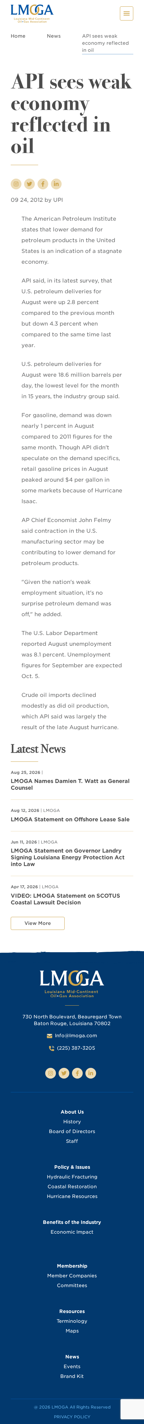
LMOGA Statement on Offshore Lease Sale (70, 819)
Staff (72, 1141)
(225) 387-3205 (76, 1048)
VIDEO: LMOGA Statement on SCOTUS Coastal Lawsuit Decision (65, 899)
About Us (72, 1112)
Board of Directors (72, 1131)
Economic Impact (72, 1232)
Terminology (72, 1321)
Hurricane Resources (72, 1196)
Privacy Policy (72, 1416)
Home (18, 36)
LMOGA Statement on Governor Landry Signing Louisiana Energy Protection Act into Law (68, 857)
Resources (72, 1311)
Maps (72, 1331)
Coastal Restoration (72, 1186)
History (72, 1121)
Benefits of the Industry (72, 1222)
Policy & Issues (72, 1167)
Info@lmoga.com (76, 1035)
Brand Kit (72, 1376)
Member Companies (72, 1275)
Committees (72, 1285)
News (54, 36)
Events (72, 1366)
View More (37, 923)
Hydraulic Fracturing (72, 1176)
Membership (72, 1266)
